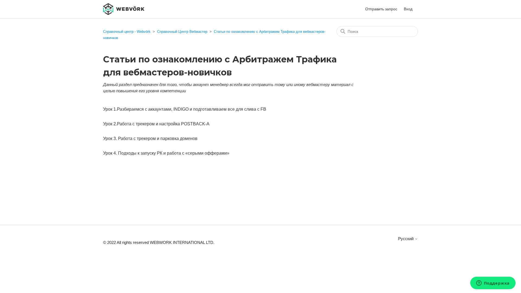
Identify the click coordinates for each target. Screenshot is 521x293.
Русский (406, 238)
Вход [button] (408, 9)
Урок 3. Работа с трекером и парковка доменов (150, 138)
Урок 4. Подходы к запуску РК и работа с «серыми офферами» (166, 153)
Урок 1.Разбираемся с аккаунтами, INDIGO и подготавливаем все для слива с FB (184, 109)
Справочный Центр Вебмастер (182, 32)
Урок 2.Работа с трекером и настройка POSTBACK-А (156, 124)
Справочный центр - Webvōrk (127, 32)
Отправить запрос (381, 9)
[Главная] (123, 8)
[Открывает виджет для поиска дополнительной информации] (493, 283)
